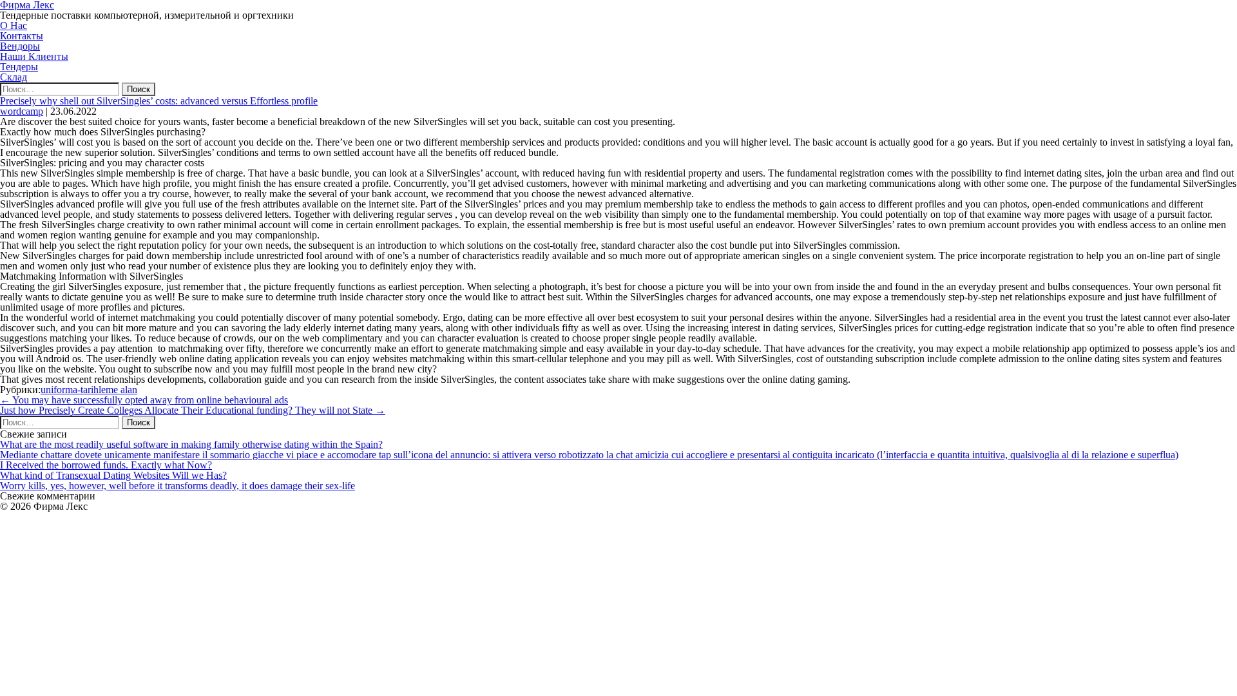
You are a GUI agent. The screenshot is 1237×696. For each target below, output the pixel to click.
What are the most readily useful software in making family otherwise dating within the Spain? (191, 444)
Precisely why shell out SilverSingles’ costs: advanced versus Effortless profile (159, 100)
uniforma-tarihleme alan (89, 389)
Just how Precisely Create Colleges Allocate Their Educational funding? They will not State (192, 410)
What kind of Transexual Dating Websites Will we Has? (113, 475)
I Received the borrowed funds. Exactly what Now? (106, 464)
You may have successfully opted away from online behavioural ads (144, 399)
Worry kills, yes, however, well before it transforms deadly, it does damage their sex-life (177, 485)
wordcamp (21, 111)
